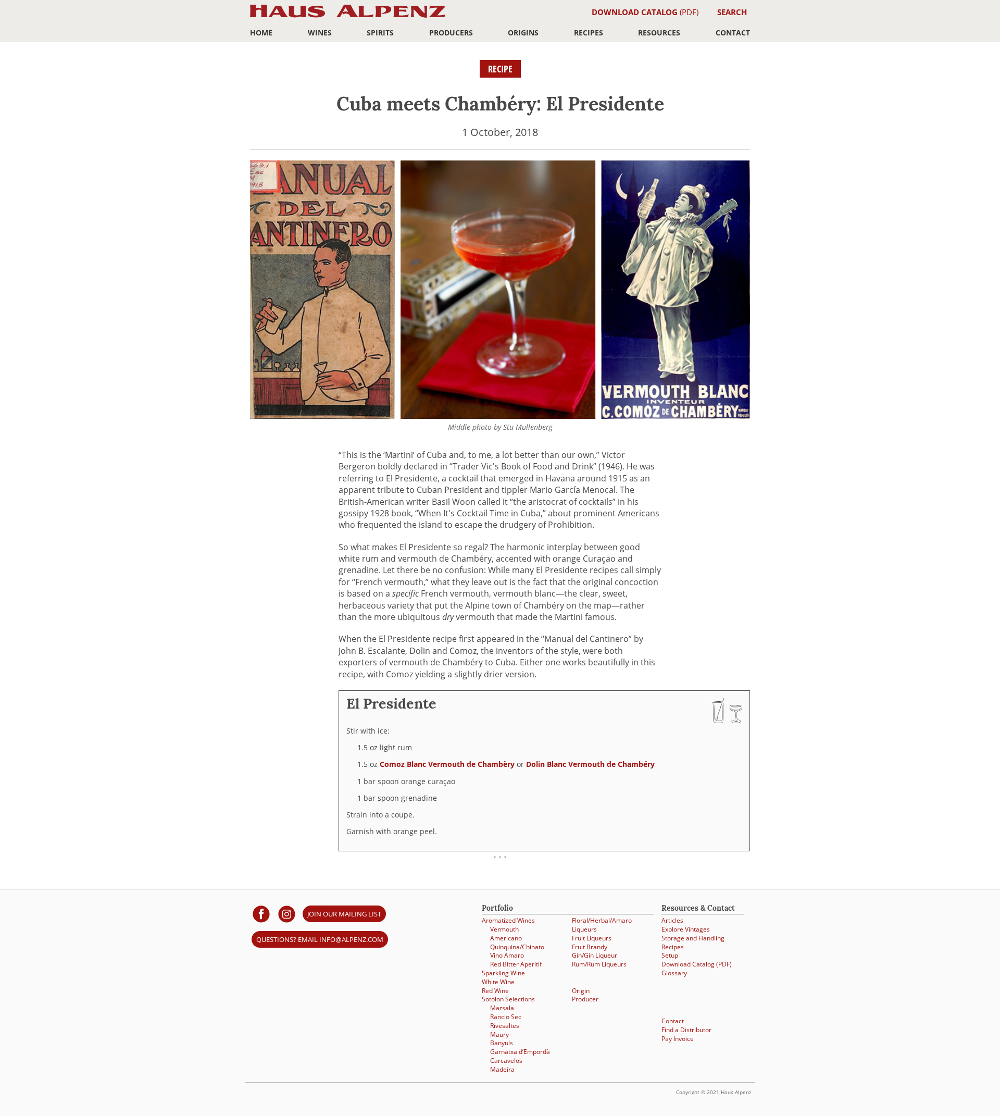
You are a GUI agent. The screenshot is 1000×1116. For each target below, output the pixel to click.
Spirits (380, 33)
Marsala (502, 1007)
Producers (451, 33)
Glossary (674, 973)
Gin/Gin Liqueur (594, 955)
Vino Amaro (507, 955)
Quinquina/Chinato (517, 947)
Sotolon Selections (508, 999)
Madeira (502, 1069)
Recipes (588, 33)
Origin (581, 990)
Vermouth (504, 929)
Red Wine (495, 990)
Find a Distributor (686, 1029)
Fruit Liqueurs (591, 938)
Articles (672, 920)
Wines (320, 33)
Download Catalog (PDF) (696, 964)
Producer (585, 999)
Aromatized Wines (508, 920)
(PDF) (645, 12)
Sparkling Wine (503, 973)
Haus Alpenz (347, 17)
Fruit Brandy (589, 947)
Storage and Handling (692, 938)
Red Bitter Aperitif (516, 964)
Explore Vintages (685, 929)
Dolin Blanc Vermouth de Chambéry (590, 764)
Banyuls (501, 1042)
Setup (669, 955)
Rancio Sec (505, 1016)
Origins (523, 33)
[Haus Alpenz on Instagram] (286, 913)
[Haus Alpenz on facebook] (261, 913)
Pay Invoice (677, 1038)
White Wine (498, 981)
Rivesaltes (504, 1025)
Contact (733, 33)
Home (261, 33)
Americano (506, 938)
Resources (659, 33)
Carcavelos (506, 1060)
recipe (500, 69)
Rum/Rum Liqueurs (599, 964)
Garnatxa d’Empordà (520, 1051)
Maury (499, 1034)
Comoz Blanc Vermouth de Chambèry (447, 764)
